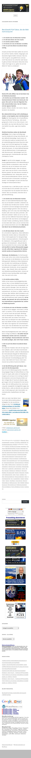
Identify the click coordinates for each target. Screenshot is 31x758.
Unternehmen (18, 480)
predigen (22, 474)
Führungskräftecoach (12, 460)
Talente (7, 480)
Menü (15, 15)
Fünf (19, 460)
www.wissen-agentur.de (14, 430)
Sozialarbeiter (16, 478)
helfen (6, 464)
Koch (6, 468)
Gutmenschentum (19, 462)
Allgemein (23, 440)
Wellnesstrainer (13, 483)
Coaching (12, 442)
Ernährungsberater (9, 456)
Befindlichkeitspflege (10, 448)
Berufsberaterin (8, 450)
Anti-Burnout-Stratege (15, 446)
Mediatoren (12, 470)
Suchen (4, 499)
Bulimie (15, 452)
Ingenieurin (19, 464)
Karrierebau (19, 466)
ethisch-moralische (13, 458)
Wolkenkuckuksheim (22, 485)
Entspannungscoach (12, 454)
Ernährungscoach (19, 456)
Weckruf (25, 480)
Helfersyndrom (12, 464)
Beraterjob (23, 448)
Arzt (28, 446)
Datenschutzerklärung (7, 744)
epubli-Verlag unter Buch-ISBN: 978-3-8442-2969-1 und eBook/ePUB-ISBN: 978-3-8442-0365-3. (15, 412)
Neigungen (22, 472)
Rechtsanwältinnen (9, 476)
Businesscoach (21, 452)
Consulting (17, 442)
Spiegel (22, 478)
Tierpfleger (12, 480)
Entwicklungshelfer (21, 454)
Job (23, 464)
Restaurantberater (19, 476)
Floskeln (4, 460)
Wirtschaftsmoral (12, 485)
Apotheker (23, 446)
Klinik (3, 468)
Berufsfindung (15, 450)
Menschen (24, 470)
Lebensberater (17, 468)
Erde (3, 456)
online (14, 474)
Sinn (12, 478)
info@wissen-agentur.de (13, 428)
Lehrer (23, 468)
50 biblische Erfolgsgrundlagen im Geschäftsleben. (11, 406)
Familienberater (23, 458)
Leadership (11, 468)
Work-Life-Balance (6, 487)
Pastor (17, 474)
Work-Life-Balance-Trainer (17, 487)
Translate (20, 514)
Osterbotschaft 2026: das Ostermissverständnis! (13, 670)
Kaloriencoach (11, 466)
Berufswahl (22, 450)
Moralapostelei (10, 472)
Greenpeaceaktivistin (9, 462)
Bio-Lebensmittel (9, 452)
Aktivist (7, 446)
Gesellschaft (23, 442)
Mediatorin (18, 470)
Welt (19, 483)
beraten (18, 448)
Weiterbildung (5, 483)
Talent (3, 480)
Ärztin (3, 448)
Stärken (26, 478)
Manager (6, 470)
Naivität (17, 472)
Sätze (25, 476)
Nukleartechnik (8, 474)
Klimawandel (25, 466)
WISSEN (15, 444)
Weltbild (22, 483)
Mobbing (4, 472)
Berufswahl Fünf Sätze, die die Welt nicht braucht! (15, 30)
